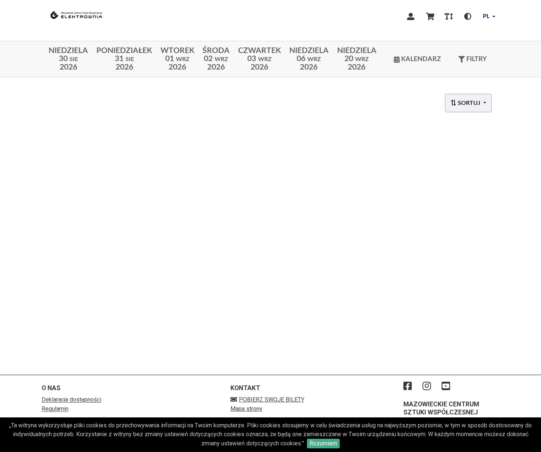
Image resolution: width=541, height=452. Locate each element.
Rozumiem (323, 443)
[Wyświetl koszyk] (430, 16)
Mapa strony (246, 408)
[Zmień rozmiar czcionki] (449, 16)
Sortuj (469, 103)
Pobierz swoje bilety (271, 399)
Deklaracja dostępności (71, 399)
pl (486, 16)
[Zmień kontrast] (468, 16)
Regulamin (55, 408)
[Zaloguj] (410, 16)
